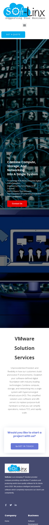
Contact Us (17, 204)
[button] (24, 25)
